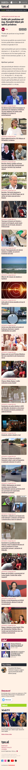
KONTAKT (4, 745)
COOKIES (4, 749)
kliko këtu (20, 694)
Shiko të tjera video (6, 734)
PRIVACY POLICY (6, 747)
